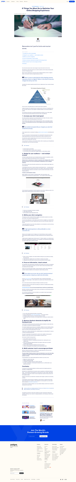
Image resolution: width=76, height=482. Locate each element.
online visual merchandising (35, 314)
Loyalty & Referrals (39, 447)
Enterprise (21, 1)
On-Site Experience (35, 6)
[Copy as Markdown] (25, 13)
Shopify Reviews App (47, 454)
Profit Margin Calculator (48, 463)
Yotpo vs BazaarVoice (55, 457)
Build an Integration (54, 448)
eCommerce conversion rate (32, 381)
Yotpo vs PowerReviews (55, 456)
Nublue (48, 388)
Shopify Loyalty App (47, 455)
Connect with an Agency (63, 448)
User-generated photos (26, 287)
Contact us (38, 456)
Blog (45, 447)
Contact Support (62, 446)
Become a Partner (54, 446)
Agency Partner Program (55, 447)
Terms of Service (12, 479)
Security (22, 479)
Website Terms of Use (27, 479)
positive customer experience (43, 132)
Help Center (61, 447)
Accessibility (38, 479)
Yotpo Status (61, 453)
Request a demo (43, 436)
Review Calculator (48, 467)
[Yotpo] (3, 1)
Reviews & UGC (39, 446)
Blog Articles (42, 6)
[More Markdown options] (27, 13)
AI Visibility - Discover (40, 448)
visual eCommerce (28, 278)
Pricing (17, 1)
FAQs (60, 454)
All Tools (46, 468)
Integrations (46, 448)
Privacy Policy (18, 479)
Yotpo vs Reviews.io (54, 458)
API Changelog (62, 452)
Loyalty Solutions (47, 456)
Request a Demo (39, 458)
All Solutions (46, 459)
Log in (67, 1)
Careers (38, 457)
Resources (46, 446)
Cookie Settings (33, 479)
